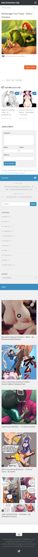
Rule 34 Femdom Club (10, 2)
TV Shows (6, 255)
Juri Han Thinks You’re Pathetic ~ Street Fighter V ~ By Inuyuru (26, 112)
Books (5, 221)
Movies (5, 246)
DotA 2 (8, 80)
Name (6, 147)
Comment (7, 133)
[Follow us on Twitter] (35, 177)
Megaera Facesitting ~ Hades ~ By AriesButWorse (8, 112)
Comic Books (7, 236)
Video (5, 260)
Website (6, 155)
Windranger (19, 80)
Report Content (30, 67)
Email (22, 147)
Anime (5, 217)
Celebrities (6, 231)
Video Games (6, 8)
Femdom (6, 241)
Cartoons (6, 226)
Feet (13, 80)
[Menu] (35, 2)
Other (5, 250)
